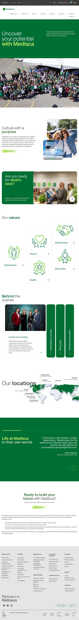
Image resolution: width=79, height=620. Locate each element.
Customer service (70, 588)
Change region (61, 605)
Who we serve (13, 13)
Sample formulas (54, 561)
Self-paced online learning (38, 581)
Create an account (70, 580)
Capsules (20, 564)
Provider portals (38, 591)
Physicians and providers (6, 572)
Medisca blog (53, 568)
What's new (24, 13)
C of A (13, 2)
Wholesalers (5, 577)
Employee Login (69, 577)
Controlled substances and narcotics (22, 569)
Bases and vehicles (23, 562)
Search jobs (38, 507)
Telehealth (5, 575)
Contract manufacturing (6, 562)
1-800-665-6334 (69, 591)
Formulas (52, 13)
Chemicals (20, 566)
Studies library (53, 566)
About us (71, 16)
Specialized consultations (37, 564)
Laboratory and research (6, 568)
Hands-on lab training (39, 588)
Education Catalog (38, 578)
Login (54, 2)
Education (71, 13)
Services (43, 13)
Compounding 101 (54, 570)
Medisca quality (69, 559)
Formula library (53, 559)
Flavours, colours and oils (24, 577)
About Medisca (69, 557)
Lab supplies (21, 580)
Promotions (21, 557)
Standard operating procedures (39, 560)
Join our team (8, 151)
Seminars (36, 584)
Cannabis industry (7, 559)
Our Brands (21, 559)
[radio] (11, 2)
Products (34, 13)
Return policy (52, 581)
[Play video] (53, 150)
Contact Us (5, 2)
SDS (20, 2)
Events (66, 566)
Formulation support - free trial (39, 568)
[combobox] (35, 2)
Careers (67, 562)
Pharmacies (5, 557)
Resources (61, 13)
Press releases (69, 564)
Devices (20, 572)
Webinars (36, 586)
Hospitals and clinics (8, 566)
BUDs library (52, 563)
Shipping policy (53, 579)
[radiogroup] (16, 2)
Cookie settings (67, 614)
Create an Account (63, 2)
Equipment (21, 574)
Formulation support (39, 557)
